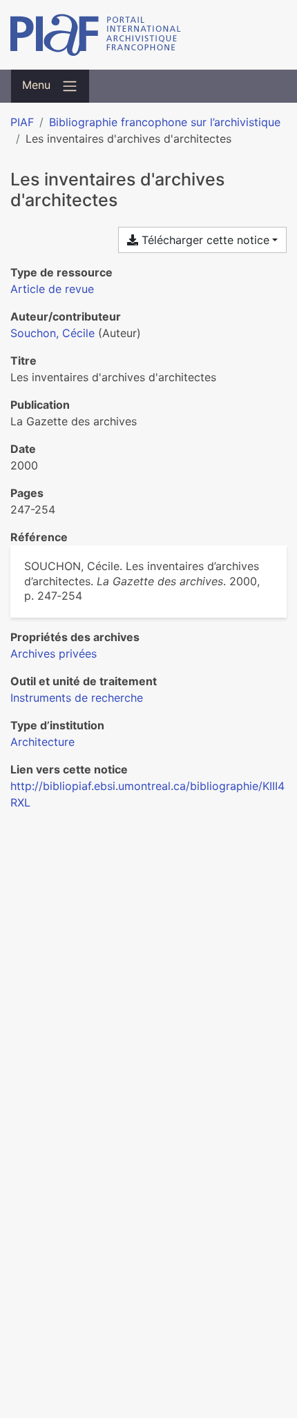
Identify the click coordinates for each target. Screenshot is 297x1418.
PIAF (22, 122)
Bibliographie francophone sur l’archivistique (164, 122)
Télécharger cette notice (203, 240)
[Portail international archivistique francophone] (148, 35)
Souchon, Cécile (52, 333)
